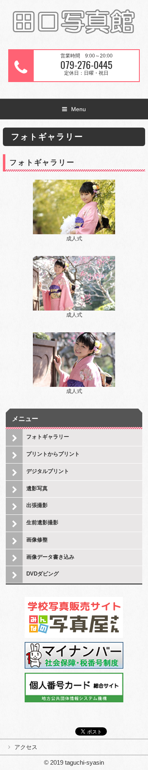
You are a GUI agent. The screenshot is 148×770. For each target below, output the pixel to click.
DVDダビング (42, 574)
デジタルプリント (47, 471)
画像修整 (37, 540)
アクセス (25, 747)
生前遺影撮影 (42, 522)
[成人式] (74, 184)
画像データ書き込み (50, 557)
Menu (78, 109)
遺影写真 (37, 488)
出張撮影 (37, 505)
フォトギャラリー (47, 437)
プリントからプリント (53, 454)
